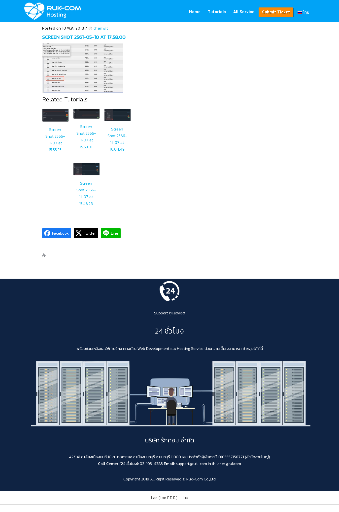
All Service (244, 11)
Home (195, 11)
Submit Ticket (276, 12)
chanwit (101, 28)
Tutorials (217, 11)
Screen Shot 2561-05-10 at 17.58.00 (84, 37)
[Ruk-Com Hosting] (52, 11)
